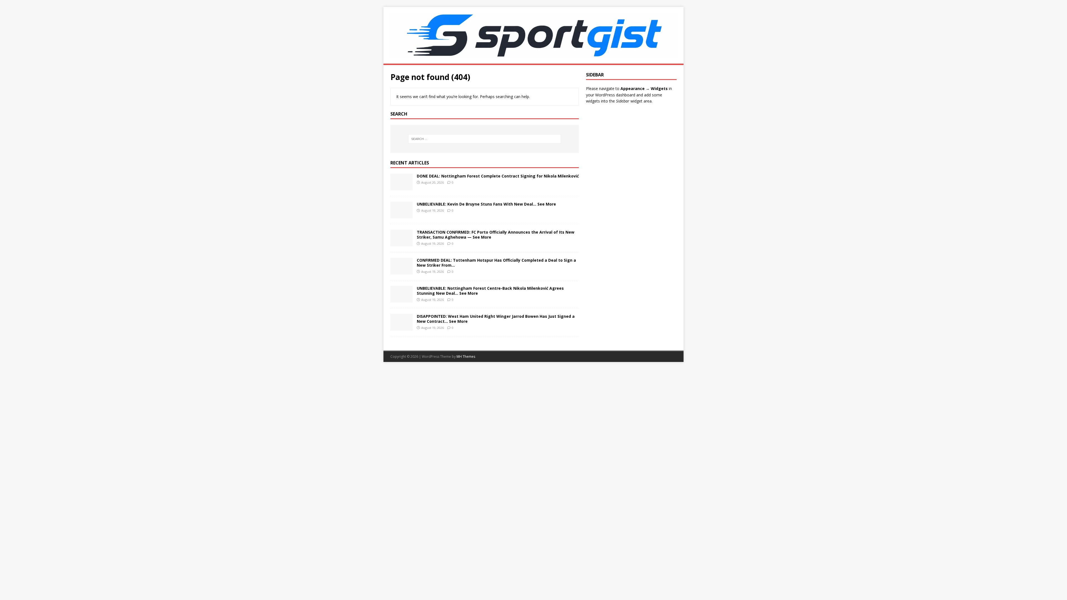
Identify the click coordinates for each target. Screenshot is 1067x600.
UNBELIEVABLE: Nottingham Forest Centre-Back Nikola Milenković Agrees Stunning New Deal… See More (490, 291)
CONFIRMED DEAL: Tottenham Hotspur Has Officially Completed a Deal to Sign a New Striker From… (496, 263)
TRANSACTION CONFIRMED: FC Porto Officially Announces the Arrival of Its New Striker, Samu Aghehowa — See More (495, 234)
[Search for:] (484, 139)
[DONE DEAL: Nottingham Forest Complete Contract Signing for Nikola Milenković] (401, 186)
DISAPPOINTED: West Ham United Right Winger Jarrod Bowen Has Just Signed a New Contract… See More (496, 319)
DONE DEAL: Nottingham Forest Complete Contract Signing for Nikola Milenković (498, 176)
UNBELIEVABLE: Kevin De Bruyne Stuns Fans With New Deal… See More (486, 204)
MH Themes (466, 356)
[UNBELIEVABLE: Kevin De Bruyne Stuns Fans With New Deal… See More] (401, 215)
